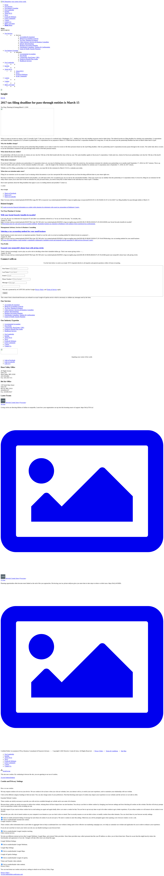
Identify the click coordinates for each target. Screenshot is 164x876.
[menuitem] (84, 5)
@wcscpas (22, 402)
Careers (7, 78)
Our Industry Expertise (11, 50)
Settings (12, 777)
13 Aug (3, 580)
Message (5, 282)
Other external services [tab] (7, 833)
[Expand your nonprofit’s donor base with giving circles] (47, 240)
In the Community (21, 76)
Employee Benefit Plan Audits (29, 59)
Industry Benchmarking (27, 44)
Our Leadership (9, 62)
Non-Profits (23, 55)
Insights (7, 66)
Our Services (8, 33)
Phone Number (7, 279)
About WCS (8, 69)
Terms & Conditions (112, 751)
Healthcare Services (26, 61)
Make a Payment (10, 85)
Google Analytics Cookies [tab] (9, 821)
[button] (5, 30)
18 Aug (3, 404)
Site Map (123, 751)
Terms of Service (52, 289)
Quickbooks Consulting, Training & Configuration (35, 47)
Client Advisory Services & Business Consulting (34, 42)
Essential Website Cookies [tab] (9, 798)
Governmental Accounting (28, 54)
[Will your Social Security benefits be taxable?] (40, 207)
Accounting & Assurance (27, 37)
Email (4, 275)
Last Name (6, 272)
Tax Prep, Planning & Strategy (29, 40)
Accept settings (5, 874)
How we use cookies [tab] (7, 788)
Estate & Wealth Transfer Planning (30, 49)
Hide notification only (16, 874)
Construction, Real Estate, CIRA (29, 57)
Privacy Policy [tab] (5, 866)
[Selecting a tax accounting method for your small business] (48, 224)
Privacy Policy (39, 289)
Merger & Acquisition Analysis (29, 38)
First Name (6, 268)
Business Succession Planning (29, 45)
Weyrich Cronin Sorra (12, 402)
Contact (7, 81)
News (17, 73)
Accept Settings (5, 777)
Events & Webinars (22, 74)
